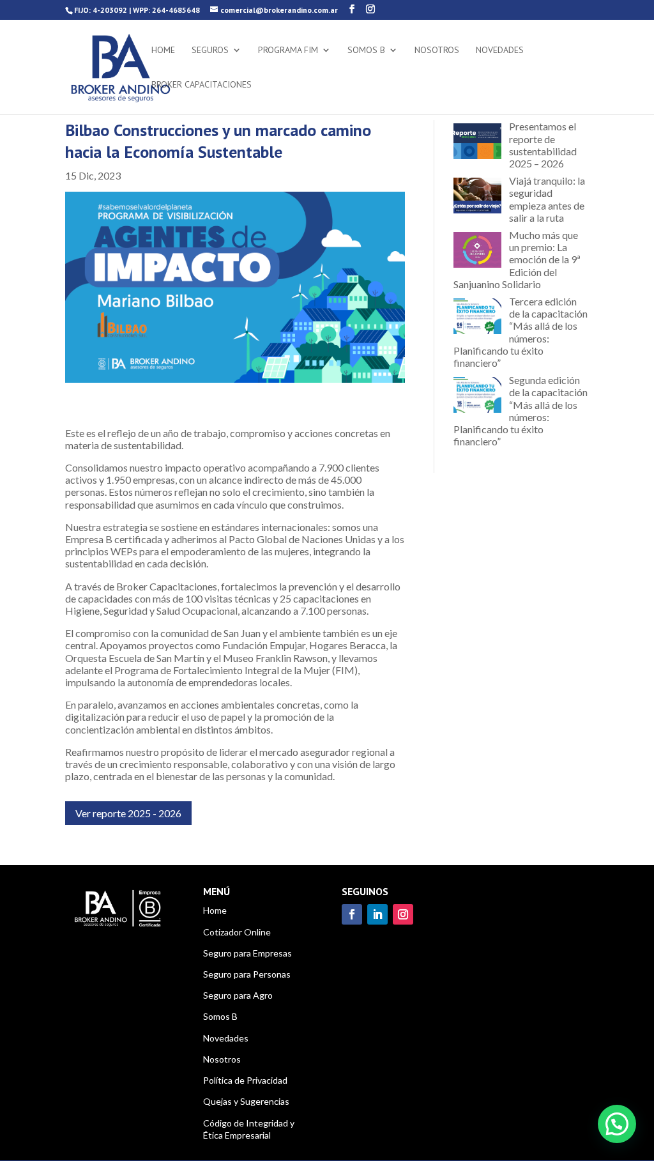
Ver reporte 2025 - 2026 (128, 813)
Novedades (500, 50)
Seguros (210, 50)
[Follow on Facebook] (352, 914)
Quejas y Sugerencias (246, 1101)
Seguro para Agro (238, 995)
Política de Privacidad (245, 1080)
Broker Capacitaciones (201, 85)
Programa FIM (288, 50)
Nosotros (436, 50)
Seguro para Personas (247, 974)
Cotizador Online (237, 931)
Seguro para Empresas (247, 953)
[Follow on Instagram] (403, 914)
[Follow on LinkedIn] (377, 914)
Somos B (366, 50)
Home (163, 50)
